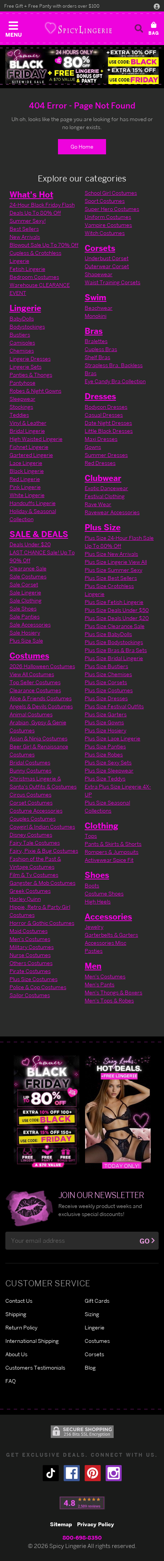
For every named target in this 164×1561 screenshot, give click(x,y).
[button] (13, 27)
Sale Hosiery (25, 632)
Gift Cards (97, 1300)
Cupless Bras (101, 349)
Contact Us (18, 1300)
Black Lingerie (27, 471)
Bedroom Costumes (34, 277)
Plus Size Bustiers (106, 666)
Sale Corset (24, 584)
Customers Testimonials (35, 1367)
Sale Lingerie (25, 592)
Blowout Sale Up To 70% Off (44, 244)
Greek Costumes (30, 890)
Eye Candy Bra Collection (115, 381)
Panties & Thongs (31, 374)
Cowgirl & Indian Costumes (42, 826)
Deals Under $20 (30, 544)
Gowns (93, 447)
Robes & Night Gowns (35, 390)
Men (93, 966)
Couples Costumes (33, 818)
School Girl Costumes (111, 192)
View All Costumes (32, 674)
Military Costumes (32, 947)
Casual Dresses (104, 414)
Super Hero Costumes (112, 209)
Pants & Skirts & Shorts (113, 843)
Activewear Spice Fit (109, 860)
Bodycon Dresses (106, 406)
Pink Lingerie (25, 487)
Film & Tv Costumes (34, 874)
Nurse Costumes (30, 955)
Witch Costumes (105, 233)
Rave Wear (98, 504)
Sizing (92, 1314)
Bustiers (20, 334)
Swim (95, 297)
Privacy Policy (95, 1524)
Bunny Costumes (30, 770)
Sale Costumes (28, 576)
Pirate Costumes (30, 971)
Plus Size (103, 527)
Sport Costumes (105, 201)
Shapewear (99, 274)
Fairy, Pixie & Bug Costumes (44, 850)
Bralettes (96, 341)
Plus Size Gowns (104, 722)
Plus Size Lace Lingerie (112, 738)
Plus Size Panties (105, 746)
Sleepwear (22, 398)
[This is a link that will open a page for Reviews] (82, 1502)
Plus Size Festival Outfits (114, 706)
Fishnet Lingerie (29, 447)
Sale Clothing (26, 600)
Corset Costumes (31, 802)
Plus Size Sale (26, 640)
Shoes (97, 875)
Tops (91, 835)
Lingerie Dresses (30, 358)
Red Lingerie (25, 479)
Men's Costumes (30, 939)
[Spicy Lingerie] (78, 28)
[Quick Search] (138, 28)
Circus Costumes (30, 794)
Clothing (101, 826)
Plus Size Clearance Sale (115, 626)
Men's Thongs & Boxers (113, 992)
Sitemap (61, 1524)
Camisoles (22, 342)
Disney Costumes (31, 834)
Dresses (100, 396)
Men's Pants (99, 984)
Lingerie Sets (26, 366)
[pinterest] (93, 1473)
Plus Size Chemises (108, 674)
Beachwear (99, 307)
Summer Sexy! (28, 220)
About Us (16, 1354)
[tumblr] (51, 1473)
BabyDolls (22, 318)
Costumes (29, 656)
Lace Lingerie (26, 463)
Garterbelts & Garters (111, 934)
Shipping (15, 1314)
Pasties (94, 950)
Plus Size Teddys (105, 778)
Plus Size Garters (106, 714)
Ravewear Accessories (112, 512)
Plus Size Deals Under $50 (117, 610)
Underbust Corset (107, 258)
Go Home (82, 146)
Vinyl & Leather (28, 422)
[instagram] (114, 1473)
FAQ (10, 1381)
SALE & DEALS (39, 534)
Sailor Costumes (30, 995)
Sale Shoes (23, 608)
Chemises (22, 350)
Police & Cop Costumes (38, 987)
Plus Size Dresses (106, 698)
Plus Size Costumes (34, 979)
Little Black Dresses (109, 430)
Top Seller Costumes (35, 682)
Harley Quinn (25, 898)
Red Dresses (100, 463)
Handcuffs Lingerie (33, 503)
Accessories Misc (105, 942)
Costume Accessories (36, 810)
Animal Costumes (31, 714)
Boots (92, 885)
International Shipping (32, 1341)
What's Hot (31, 194)
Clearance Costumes (35, 690)
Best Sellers (24, 228)
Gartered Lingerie (31, 455)
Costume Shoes (104, 893)
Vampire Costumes (108, 225)
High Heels (98, 901)
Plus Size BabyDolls (108, 634)
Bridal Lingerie (27, 430)
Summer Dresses (106, 455)
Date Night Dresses (108, 422)
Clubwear (103, 478)
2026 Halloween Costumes (42, 666)
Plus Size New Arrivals (111, 554)
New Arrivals (25, 236)
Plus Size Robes (104, 754)
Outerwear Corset (107, 266)
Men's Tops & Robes (109, 1000)
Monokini (95, 316)
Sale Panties (25, 616)
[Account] (157, 6)
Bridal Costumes (30, 762)
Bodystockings (27, 326)
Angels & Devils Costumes (41, 706)
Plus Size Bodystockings (114, 642)
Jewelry (94, 926)
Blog (90, 1367)
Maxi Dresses (101, 439)
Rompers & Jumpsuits (111, 852)
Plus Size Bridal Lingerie (114, 658)
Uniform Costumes (108, 217)
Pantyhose (22, 382)
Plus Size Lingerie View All (116, 562)
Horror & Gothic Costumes (42, 923)
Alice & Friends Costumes (41, 698)
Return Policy (21, 1327)
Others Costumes (31, 963)
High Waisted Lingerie (36, 439)
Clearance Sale (28, 568)
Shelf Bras (97, 357)
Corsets (100, 248)
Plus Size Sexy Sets (108, 762)
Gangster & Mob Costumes (43, 882)
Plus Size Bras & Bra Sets (116, 650)
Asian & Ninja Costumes (39, 738)
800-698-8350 (82, 1537)
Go (145, 1241)
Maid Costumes (29, 931)
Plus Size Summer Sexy (113, 570)
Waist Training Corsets (112, 282)
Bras (94, 331)
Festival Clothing (105, 496)
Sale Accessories (30, 624)
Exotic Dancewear (106, 488)
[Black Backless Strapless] (46, 1111)
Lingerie (25, 308)
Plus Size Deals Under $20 (117, 618)
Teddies (19, 414)
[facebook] (72, 1473)
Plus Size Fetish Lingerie (114, 602)
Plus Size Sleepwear (109, 770)
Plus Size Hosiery (105, 730)
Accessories (108, 916)
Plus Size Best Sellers (111, 578)
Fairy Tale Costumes (35, 842)
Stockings (21, 406)
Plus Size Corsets (106, 682)
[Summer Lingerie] (118, 1111)
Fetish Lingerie (27, 269)
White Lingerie (27, 495)
